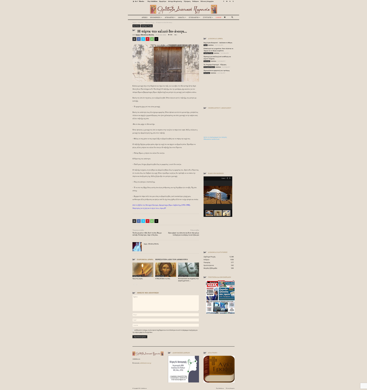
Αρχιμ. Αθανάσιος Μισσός (145, 35)
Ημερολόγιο (162, 1)
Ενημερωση (155, 17)
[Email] (156, 39)
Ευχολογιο (194, 17)
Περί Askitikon (152, 1)
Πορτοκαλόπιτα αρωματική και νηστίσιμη (216, 70)
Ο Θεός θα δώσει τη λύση (162, 278)
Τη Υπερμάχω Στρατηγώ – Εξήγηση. (215, 65)
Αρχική (144, 17)
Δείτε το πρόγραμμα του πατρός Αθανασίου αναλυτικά (215, 138)
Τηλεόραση (187, 1)
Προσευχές (207, 61)
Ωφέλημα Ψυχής (149, 22)
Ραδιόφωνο (195, 1)
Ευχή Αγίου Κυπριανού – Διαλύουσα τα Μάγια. (218, 43)
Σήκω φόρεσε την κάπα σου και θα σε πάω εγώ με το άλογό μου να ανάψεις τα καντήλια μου (183, 234)
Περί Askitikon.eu (220, 388)
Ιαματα (181, 17)
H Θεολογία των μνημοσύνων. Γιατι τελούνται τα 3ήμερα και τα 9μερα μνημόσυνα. (218, 50)
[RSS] (230, 1)
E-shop (218, 17)
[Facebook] (223, 1)
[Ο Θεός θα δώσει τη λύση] (165, 270)
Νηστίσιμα (206, 73)
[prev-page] (133, 284)
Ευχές (205, 45)
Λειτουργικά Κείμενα (209, 67)
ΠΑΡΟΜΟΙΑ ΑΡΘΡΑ (145, 259)
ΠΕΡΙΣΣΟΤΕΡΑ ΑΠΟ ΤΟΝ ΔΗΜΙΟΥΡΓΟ (171, 259)
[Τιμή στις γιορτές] (142, 270)
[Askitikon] (183, 9)
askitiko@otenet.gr (145, 363)
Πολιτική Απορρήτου (207, 1)
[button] (232, 17)
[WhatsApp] (152, 39)
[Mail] (226, 1)
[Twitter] (233, 1)
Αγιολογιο (169, 17)
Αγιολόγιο (140, 22)
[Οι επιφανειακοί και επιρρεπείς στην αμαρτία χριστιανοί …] (188, 270)
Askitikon (211, 45)
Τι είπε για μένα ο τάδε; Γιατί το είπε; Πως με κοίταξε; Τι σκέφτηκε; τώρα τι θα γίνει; (147, 234)
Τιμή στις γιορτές (137, 278)
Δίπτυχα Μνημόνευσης (175, 1)
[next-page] (137, 284)
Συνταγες (207, 17)
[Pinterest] (147, 39)
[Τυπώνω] (134, 39)
